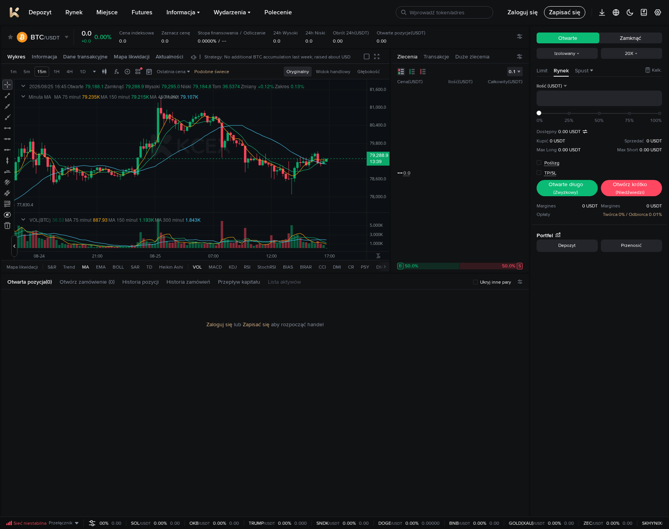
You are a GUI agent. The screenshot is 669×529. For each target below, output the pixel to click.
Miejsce (107, 12)
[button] (55, 282)
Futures (142, 12)
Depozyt (40, 12)
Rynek (73, 12)
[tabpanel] (265, 403)
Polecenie (278, 12)
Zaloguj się (219, 324)
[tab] (32, 282)
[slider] (539, 113)
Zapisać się (256, 324)
